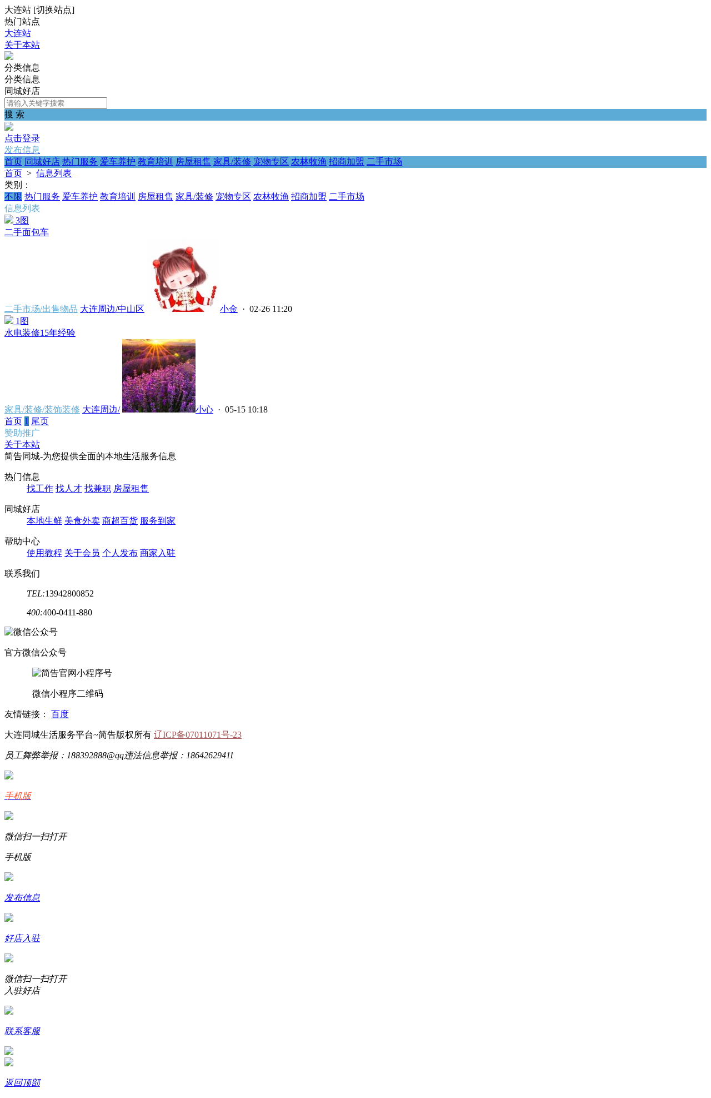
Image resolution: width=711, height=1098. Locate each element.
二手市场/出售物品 (41, 309)
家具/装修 (232, 161)
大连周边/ (101, 409)
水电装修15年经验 (40, 332)
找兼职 (97, 488)
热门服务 (80, 161)
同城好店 (42, 161)
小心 (204, 409)
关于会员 (82, 553)
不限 (13, 196)
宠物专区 (271, 161)
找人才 (69, 488)
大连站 (17, 33)
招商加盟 (346, 161)
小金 (229, 309)
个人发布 (120, 553)
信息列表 (54, 173)
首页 (13, 161)
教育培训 (155, 161)
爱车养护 (118, 161)
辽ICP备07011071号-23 (198, 734)
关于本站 (22, 44)
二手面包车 (26, 232)
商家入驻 (158, 553)
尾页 (40, 421)
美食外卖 (82, 520)
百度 (60, 714)
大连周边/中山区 (112, 309)
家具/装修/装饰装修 (42, 409)
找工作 (40, 488)
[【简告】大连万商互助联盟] (8, 57)
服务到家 (158, 520)
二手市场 (384, 161)
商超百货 (120, 520)
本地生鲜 (44, 520)
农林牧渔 (309, 161)
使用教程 (44, 553)
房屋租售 (193, 161)
